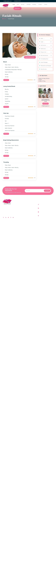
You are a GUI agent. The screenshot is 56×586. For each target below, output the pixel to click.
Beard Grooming (6, 269)
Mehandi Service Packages (32, 217)
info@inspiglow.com (44, 208)
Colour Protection (31, 250)
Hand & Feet (32, 236)
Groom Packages (23, 223)
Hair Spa (31, 266)
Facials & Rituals (24, 270)
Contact (45, 4)
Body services (42, 52)
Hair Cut (22, 237)
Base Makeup (23, 255)
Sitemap (31, 220)
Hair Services (42, 45)
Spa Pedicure (32, 240)
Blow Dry (22, 244)
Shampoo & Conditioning (8, 239)
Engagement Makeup (23, 262)
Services (22, 4)
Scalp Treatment (23, 279)
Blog (30, 210)
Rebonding (5, 266)
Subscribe (47, 190)
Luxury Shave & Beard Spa (8, 277)
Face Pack (31, 282)
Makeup (22, 253)
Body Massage (41, 235)
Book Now (17, 8)
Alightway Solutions (25, 291)
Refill (30, 278)
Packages (29, 4)
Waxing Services (41, 249)
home (5, 18)
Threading (40, 241)
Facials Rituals (11, 18)
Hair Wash (31, 261)
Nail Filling (23, 284)
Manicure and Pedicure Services (44, 252)
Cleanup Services (41, 243)
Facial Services (41, 245)
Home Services (32, 214)
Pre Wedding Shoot (23, 220)
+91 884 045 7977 (43, 204)
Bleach (22, 272)
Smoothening (6, 264)
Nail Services (42, 48)
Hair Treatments (6, 254)
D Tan (30, 284)
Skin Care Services (43, 55)
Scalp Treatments (6, 256)
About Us (31, 206)
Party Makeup (23, 259)
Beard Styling (6, 273)
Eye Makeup (23, 257)
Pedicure (5, 252)
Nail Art (30, 272)
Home (14, 4)
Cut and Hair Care (6, 243)
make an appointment (30, 57)
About (18, 4)
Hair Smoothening (32, 253)
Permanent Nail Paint (32, 275)
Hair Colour (5, 245)
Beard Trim (5, 271)
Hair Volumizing (24, 276)
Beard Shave (5, 275)
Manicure (5, 249)
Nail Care (22, 282)
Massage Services (42, 247)
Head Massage (6, 237)
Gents (41, 38)
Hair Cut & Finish (6, 235)
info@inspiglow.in (45, 106)
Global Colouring (23, 240)
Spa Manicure (32, 238)
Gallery (30, 212)
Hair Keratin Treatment (31, 257)
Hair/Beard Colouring (7, 241)
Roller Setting (23, 251)
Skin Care (5, 247)
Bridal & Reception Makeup (23, 266)
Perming (5, 260)
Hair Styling (23, 235)
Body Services (23, 213)
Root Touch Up (24, 247)
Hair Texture (5, 258)
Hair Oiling (23, 242)
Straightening (6, 262)
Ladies (41, 41)
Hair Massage (32, 268)
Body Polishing (41, 237)
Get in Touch (45, 103)
